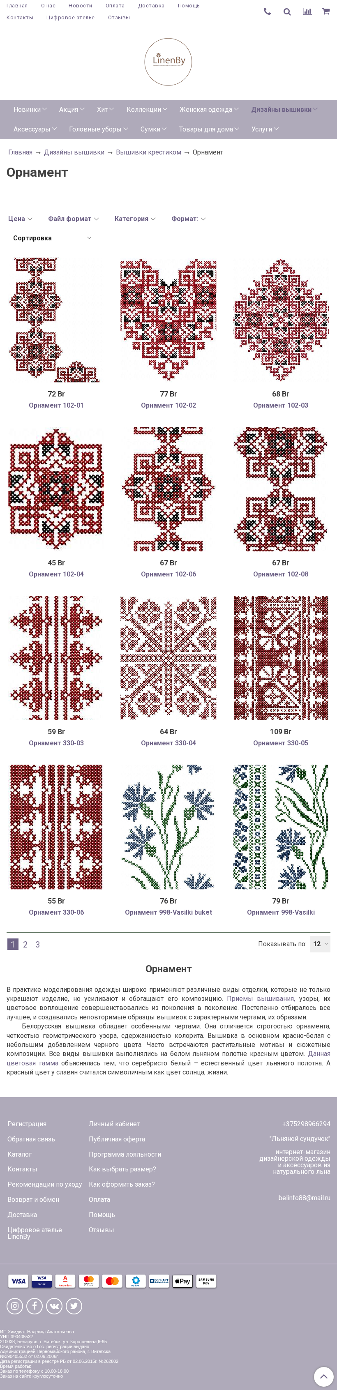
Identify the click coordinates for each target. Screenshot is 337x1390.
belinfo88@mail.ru (304, 1198)
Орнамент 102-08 (280, 574)
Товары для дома (206, 129)
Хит (102, 109)
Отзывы (119, 17)
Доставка (151, 5)
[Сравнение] (307, 12)
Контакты (20, 17)
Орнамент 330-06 (56, 912)
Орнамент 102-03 (280, 405)
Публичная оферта (117, 1139)
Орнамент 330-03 (56, 743)
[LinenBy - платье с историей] (168, 60)
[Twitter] (74, 1306)
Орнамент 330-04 (168, 743)
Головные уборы (95, 129)
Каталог (19, 1154)
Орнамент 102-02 (168, 405)
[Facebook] (34, 1306)
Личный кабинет (114, 1124)
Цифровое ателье (70, 17)
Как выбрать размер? (122, 1169)
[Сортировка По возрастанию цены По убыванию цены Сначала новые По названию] (52, 238)
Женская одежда (206, 109)
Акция (68, 109)
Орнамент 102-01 (56, 405)
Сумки (150, 129)
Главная (17, 5)
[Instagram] (15, 1306)
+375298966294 (306, 1124)
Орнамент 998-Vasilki (281, 912)
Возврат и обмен (33, 1199)
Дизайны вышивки (281, 109)
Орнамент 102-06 (168, 574)
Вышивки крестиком (148, 152)
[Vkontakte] (54, 1306)
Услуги (262, 129)
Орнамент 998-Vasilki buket (168, 912)
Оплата (115, 5)
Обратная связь (31, 1139)
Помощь (189, 5)
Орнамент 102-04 (56, 574)
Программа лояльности (125, 1154)
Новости (80, 5)
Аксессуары (32, 129)
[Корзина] (327, 12)
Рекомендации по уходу (44, 1184)
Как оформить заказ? (122, 1184)
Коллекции (144, 109)
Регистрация (26, 1124)
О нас (48, 5)
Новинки (27, 109)
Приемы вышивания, (261, 999)
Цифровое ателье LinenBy (34, 1233)
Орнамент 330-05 (280, 743)
